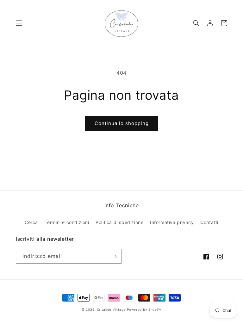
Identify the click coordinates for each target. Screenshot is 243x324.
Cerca (31, 222)
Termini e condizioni (67, 222)
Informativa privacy (172, 222)
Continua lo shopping (122, 123)
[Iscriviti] (114, 256)
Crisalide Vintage (111, 309)
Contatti (209, 222)
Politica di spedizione (119, 222)
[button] (19, 23)
